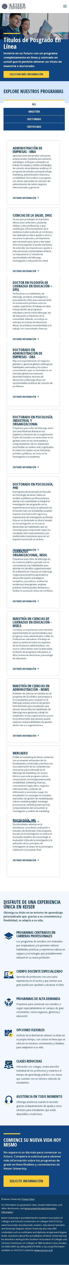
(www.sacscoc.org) (43, 1250)
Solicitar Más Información (26, 74)
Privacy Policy (27, 1199)
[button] (65, 8)
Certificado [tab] (34, 127)
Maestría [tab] (34, 111)
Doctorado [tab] (34, 119)
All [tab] (34, 104)
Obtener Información (24, 197)
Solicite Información (26, 1181)
